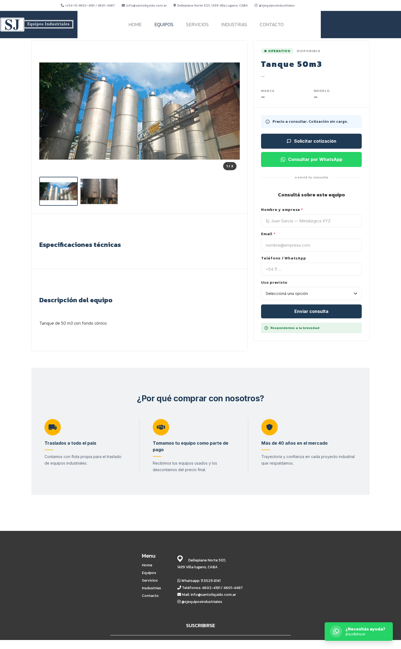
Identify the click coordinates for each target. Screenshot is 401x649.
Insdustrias (151, 588)
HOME (135, 24)
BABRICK (268, 644)
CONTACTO (272, 24)
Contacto (150, 596)
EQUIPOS (163, 24)
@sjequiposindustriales (277, 5)
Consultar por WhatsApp (315, 159)
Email (268, 234)
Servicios (150, 580)
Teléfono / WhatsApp (283, 258)
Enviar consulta (311, 311)
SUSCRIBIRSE (200, 625)
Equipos (149, 573)
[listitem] (58, 191)
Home (147, 565)
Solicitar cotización (315, 141)
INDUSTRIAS (234, 24)
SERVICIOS (197, 24)
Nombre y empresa (282, 209)
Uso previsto (274, 282)
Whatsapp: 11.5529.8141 (200, 581)
